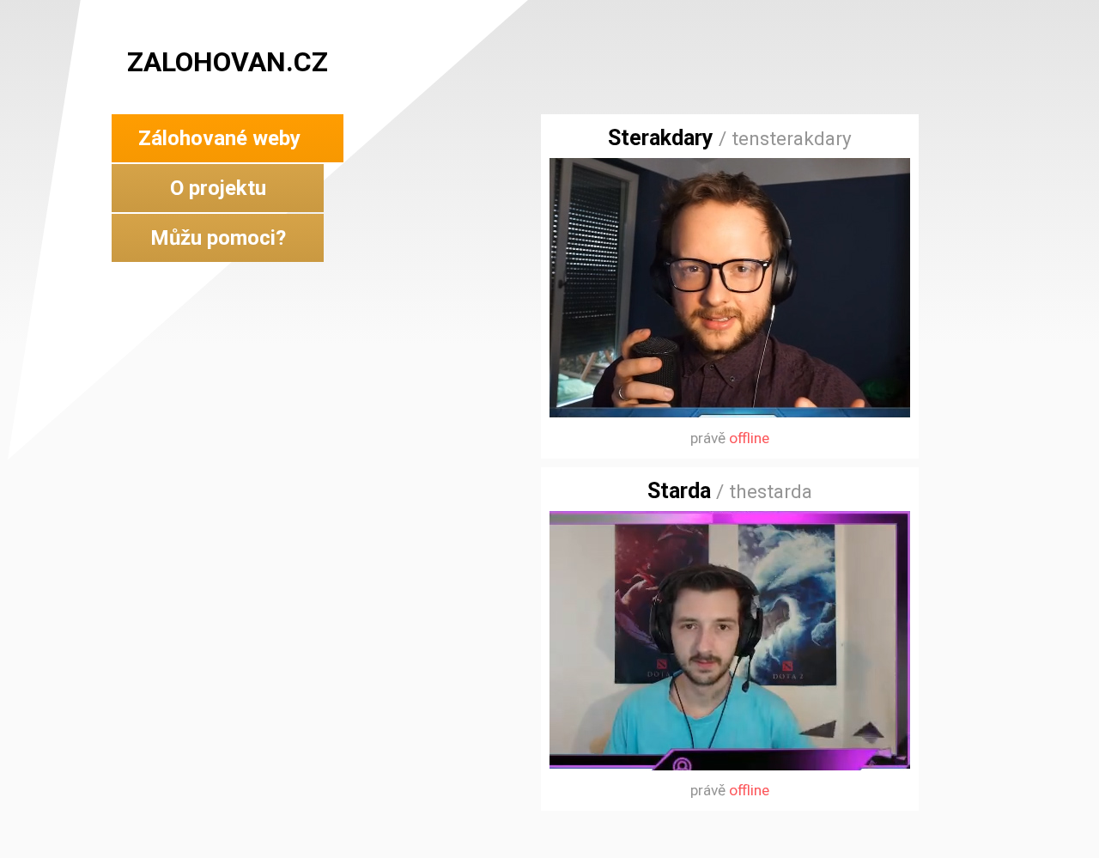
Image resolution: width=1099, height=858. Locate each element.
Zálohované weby (219, 138)
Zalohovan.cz (227, 62)
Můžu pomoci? (218, 238)
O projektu (218, 188)
